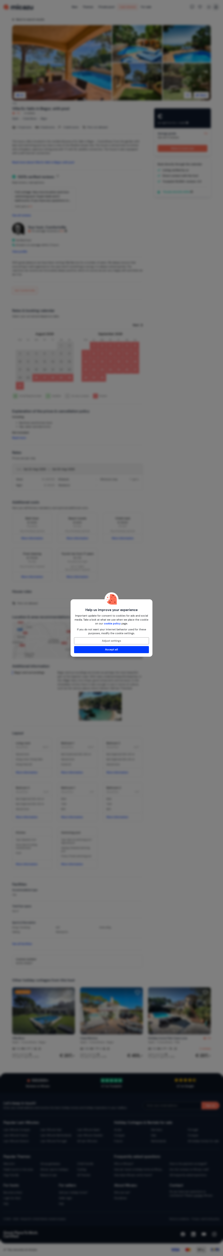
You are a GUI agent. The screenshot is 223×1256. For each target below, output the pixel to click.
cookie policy (112, 623)
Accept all (111, 649)
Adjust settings (111, 641)
